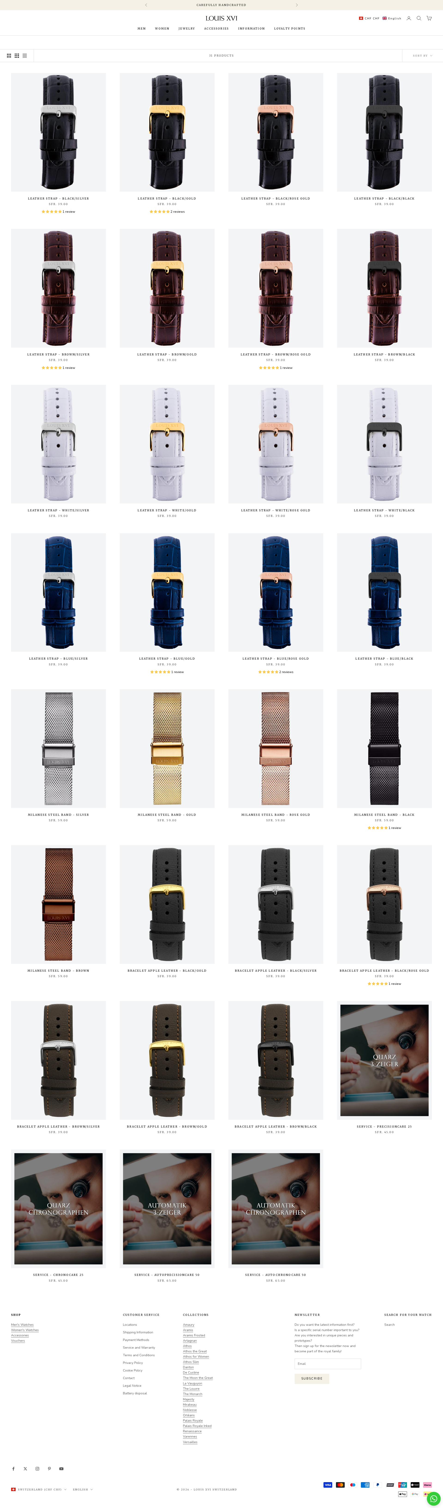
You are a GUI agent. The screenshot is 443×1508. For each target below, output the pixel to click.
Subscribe (312, 1379)
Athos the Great (195, 1351)
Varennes (190, 1436)
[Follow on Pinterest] (49, 1468)
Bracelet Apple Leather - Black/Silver (276, 970)
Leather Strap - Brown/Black (384, 354)
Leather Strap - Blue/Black (384, 658)
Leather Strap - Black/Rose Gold (276, 198)
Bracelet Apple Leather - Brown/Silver (58, 1126)
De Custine (191, 1372)
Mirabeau (190, 1404)
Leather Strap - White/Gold (167, 510)
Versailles (190, 1442)
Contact (129, 1378)
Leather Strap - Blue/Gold (167, 658)
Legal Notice (132, 1386)
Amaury (188, 1325)
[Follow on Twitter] (25, 1468)
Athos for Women (196, 1356)
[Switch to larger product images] (9, 55)
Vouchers (18, 1340)
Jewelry (187, 28)
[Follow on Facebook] (13, 1468)
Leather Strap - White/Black (384, 510)
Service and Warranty (139, 1347)
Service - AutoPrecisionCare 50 (167, 1275)
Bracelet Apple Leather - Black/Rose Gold (384, 970)
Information (251, 28)
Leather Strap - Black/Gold (167, 198)
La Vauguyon (192, 1383)
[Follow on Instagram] (37, 1468)
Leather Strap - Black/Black (384, 198)
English (80, 1489)
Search (389, 1325)
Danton (188, 1367)
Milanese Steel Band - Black (384, 814)
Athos (187, 1346)
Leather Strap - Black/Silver (58, 198)
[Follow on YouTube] (61, 1468)
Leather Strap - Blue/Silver (58, 658)
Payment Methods (136, 1340)
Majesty (188, 1399)
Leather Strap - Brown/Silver (58, 354)
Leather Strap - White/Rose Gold (276, 510)
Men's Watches (22, 1325)
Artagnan (190, 1340)
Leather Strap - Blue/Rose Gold (275, 658)
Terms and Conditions (139, 1355)
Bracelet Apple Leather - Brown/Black (276, 1126)
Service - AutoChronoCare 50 (275, 1275)
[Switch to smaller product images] (17, 55)
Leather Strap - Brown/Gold (167, 354)
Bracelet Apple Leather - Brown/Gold (167, 1126)
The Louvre (191, 1389)
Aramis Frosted (194, 1335)
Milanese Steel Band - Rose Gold (276, 814)
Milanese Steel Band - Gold (167, 814)
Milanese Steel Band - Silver (58, 814)
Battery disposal (135, 1393)
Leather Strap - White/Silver (58, 510)
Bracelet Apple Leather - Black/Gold (167, 970)
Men (142, 28)
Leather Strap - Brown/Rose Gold (276, 354)
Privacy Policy (133, 1363)
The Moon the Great (198, 1378)
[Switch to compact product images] (25, 55)
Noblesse (190, 1410)
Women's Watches (25, 1330)
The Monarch (192, 1394)
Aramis (188, 1330)
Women (162, 28)
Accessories (216, 28)
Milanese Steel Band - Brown (58, 970)
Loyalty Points (289, 28)
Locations (130, 1325)
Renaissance (192, 1431)
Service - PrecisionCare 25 (384, 1126)
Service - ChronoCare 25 (58, 1275)
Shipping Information (138, 1332)
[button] (379, 18)
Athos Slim (191, 1362)
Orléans (189, 1415)
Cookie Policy (132, 1370)
